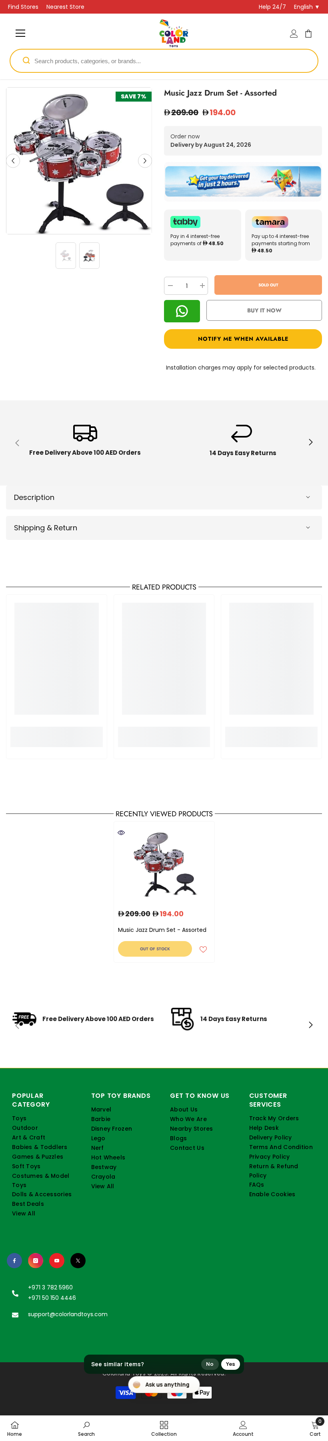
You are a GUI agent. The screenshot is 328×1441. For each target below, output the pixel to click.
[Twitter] (78, 1260)
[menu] (20, 33)
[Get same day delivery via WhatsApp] (243, 182)
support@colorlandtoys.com (68, 1314)
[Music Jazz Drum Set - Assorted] (164, 863)
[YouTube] (56, 1260)
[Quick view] (121, 832)
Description (34, 497)
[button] (13, 161)
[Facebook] (14, 1260)
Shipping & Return (45, 528)
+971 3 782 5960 (50, 1287)
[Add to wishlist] (203, 949)
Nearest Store (65, 7)
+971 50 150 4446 (52, 1298)
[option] (79, 160)
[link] (85, 443)
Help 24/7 (272, 7)
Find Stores (23, 7)
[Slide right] (310, 442)
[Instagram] (35, 1260)
